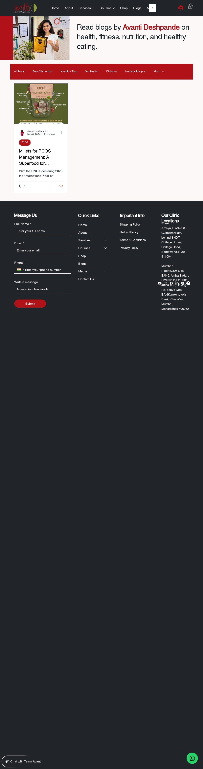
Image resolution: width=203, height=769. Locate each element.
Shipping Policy (130, 224)
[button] (190, 6)
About (82, 232)
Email (19, 243)
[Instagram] (166, 283)
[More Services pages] (93, 8)
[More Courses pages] (114, 8)
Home (82, 225)
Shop (82, 256)
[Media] (106, 271)
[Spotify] (183, 283)
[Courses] (106, 248)
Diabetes (111, 71)
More (157, 71)
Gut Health (91, 71)
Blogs (82, 263)
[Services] (106, 240)
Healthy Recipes (135, 71)
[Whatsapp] (192, 758)
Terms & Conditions (133, 240)
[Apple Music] (188, 283)
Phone (20, 263)
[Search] (151, 8)
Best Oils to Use (43, 71)
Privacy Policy (129, 248)
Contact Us (86, 279)
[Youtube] (160, 283)
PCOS (24, 142)
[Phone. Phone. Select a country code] (20, 269)
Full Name (22, 224)
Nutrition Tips (68, 71)
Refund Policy (129, 232)
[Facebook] (171, 283)
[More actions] (62, 132)
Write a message (26, 282)
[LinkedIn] (177, 283)
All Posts (19, 71)
